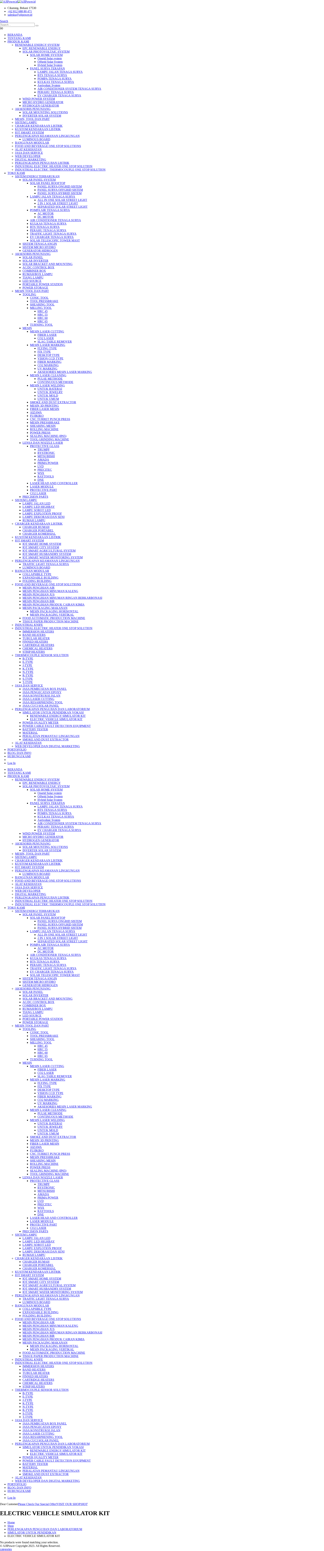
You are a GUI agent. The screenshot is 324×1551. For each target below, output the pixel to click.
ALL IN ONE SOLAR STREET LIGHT (62, 200)
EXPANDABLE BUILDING (40, 577)
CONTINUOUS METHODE (55, 382)
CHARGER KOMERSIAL (39, 533)
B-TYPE (27, 658)
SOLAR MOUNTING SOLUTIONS (45, 112)
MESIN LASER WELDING (47, 385)
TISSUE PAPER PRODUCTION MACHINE (50, 621)
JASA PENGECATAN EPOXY (42, 692)
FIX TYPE (44, 351)
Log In (12, 763)
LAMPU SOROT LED (36, 510)
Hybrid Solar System (50, 65)
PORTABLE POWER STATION (42, 284)
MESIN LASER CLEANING (48, 375)
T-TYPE (27, 682)
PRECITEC (45, 469)
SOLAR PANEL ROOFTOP (47, 183)
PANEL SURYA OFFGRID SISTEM (60, 189)
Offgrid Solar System (50, 61)
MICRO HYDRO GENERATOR (42, 102)
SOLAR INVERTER (35, 260)
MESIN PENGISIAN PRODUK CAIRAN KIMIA (53, 604)
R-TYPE (27, 675)
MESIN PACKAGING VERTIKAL (52, 614)
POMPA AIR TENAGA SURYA (50, 210)
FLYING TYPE (47, 348)
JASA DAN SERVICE (29, 152)
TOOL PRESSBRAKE (44, 301)
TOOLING (29, 294)
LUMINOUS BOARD (36, 139)
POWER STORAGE (35, 287)
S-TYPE (27, 678)
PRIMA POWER (48, 463)
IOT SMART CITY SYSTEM (40, 547)
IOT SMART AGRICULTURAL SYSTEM (49, 550)
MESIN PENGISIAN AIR (38, 587)
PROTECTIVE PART (43, 490)
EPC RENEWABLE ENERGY (41, 48)
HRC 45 (43, 311)
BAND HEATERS (34, 635)
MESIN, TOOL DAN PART (32, 119)
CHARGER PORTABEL (38, 530)
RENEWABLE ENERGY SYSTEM (37, 44)
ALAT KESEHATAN (28, 149)
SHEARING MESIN (43, 425)
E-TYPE (27, 661)
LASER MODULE (42, 486)
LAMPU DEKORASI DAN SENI (43, 516)
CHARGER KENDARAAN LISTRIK (39, 125)
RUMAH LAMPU (33, 520)
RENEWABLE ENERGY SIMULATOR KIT (58, 715)
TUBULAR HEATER (36, 638)
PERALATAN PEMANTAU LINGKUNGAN (51, 736)
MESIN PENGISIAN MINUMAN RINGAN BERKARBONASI (62, 597)
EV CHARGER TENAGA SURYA (59, 95)
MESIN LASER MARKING (47, 345)
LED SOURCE (31, 280)
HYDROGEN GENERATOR (40, 105)
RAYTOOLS (46, 476)
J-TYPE (27, 665)
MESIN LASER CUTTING (47, 331)
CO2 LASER (46, 338)
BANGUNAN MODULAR (32, 142)
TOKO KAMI (16, 173)
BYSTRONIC (46, 452)
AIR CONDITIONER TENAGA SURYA (55, 220)
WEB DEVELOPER (27, 156)
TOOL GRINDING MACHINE (49, 439)
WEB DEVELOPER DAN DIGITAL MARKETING (47, 746)
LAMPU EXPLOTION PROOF (42, 513)
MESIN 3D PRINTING (44, 405)
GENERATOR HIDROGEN (40, 250)
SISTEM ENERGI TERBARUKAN (37, 176)
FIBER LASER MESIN (44, 409)
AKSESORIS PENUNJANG (33, 109)
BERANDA (15, 34)
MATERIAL (30, 732)
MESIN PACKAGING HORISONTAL (54, 611)
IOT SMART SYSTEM (29, 132)
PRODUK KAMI (18, 41)
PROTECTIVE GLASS (44, 446)
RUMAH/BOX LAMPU (37, 274)
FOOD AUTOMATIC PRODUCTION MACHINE (53, 618)
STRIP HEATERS (33, 651)
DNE (41, 479)
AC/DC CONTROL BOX (38, 267)
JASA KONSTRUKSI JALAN (41, 695)
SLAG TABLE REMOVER (55, 341)
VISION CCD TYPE (50, 358)
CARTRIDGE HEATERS (38, 645)
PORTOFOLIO (17, 749)
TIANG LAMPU (33, 277)
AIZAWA (36, 412)
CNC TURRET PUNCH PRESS (50, 419)
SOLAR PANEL (32, 257)
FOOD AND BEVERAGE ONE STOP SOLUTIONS (48, 146)
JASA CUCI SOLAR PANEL (40, 705)
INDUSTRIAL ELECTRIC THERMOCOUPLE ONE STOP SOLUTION (60, 169)
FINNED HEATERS (35, 641)
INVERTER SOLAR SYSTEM (41, 115)
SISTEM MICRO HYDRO (39, 247)
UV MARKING (47, 368)
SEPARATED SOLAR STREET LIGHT (63, 206)
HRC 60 (43, 318)
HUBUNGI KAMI (19, 756)
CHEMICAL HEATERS (37, 648)
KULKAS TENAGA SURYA (56, 82)
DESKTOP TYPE (49, 355)
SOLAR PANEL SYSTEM (39, 179)
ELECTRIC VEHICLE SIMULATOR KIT (56, 719)
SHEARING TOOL (42, 304)
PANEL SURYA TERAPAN (47, 68)
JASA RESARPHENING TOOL (42, 702)
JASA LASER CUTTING (38, 699)
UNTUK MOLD (48, 395)
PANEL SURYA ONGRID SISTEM (60, 186)
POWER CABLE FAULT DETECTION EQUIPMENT (56, 726)
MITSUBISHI (46, 456)
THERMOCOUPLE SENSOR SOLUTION (42, 655)
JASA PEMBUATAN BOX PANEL (44, 688)
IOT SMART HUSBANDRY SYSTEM (46, 554)
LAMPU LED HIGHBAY (38, 506)
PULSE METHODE (50, 378)
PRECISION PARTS (35, 496)
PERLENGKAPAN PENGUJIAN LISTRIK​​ (42, 162)
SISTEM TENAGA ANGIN (39, 243)
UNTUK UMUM (48, 398)
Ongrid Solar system (50, 58)
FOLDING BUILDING (37, 581)
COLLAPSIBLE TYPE (36, 574)
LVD (41, 466)
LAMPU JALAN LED (36, 503)
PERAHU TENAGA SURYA (56, 92)
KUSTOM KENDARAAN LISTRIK (38, 129)
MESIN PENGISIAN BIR (38, 601)
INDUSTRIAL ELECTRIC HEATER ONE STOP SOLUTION (53, 166)
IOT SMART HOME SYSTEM (41, 543)
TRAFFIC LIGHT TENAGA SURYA (53, 233)
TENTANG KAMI (19, 38)
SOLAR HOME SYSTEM (46, 55)
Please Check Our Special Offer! (37, 1504)
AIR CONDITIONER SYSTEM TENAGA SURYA (69, 88)
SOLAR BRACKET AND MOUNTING (47, 264)
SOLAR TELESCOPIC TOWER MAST (55, 240)
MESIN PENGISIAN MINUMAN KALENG (50, 591)
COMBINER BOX (34, 270)
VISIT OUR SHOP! (72, 1504)
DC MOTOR (46, 216)
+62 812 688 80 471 (20, 11)
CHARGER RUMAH (36, 527)
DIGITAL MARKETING (30, 159)
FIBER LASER (47, 334)
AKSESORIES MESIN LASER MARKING (65, 372)
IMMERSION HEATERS (38, 631)
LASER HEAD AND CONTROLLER (54, 483)
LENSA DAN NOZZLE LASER (42, 442)
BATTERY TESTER (35, 729)
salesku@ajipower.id (20, 14)
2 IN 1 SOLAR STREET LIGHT (58, 203)
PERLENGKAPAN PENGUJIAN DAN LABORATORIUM (52, 709)
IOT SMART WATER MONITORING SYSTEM (52, 557)
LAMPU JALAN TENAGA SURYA (60, 71)
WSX (41, 473)
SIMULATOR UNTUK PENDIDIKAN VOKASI (53, 712)
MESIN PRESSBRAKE (45, 422)
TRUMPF (44, 449)
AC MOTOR (46, 213)
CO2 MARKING (48, 365)
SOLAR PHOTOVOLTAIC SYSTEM (46, 51)
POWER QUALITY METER (40, 722)
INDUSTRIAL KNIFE (29, 624)
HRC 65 (43, 321)
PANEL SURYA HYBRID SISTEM (60, 193)
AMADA (43, 459)
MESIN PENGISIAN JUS (38, 594)
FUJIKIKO (37, 415)
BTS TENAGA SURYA (52, 75)
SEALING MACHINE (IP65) (48, 436)
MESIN (27, 328)
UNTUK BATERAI (50, 388)
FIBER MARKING (50, 361)
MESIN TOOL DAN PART (32, 291)
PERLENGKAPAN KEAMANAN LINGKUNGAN (47, 135)
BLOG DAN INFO (19, 753)
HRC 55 (43, 314)
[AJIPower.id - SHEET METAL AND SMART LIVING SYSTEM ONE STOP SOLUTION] (18, 1)
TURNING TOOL (41, 324)
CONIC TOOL (39, 297)
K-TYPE (27, 668)
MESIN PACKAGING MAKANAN (45, 608)
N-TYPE (27, 672)
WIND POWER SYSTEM (38, 98)
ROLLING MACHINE (44, 429)
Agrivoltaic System (49, 85)
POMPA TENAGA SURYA (55, 78)
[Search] (36, 25)
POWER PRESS (40, 432)
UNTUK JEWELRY (50, 392)
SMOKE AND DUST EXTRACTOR (53, 402)
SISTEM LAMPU (26, 122)
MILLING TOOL (41, 307)
